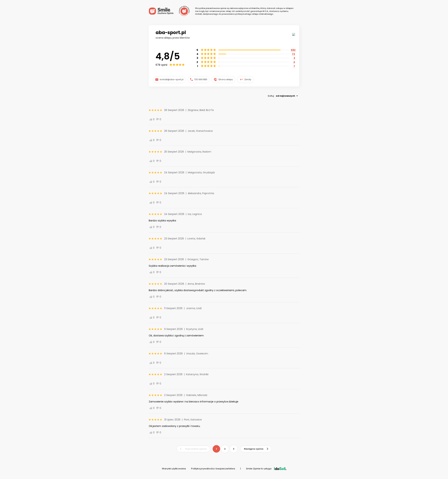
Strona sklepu (225, 79)
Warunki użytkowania (174, 468)
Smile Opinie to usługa (258, 468)
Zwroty (247, 79)
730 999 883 (200, 79)
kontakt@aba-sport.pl (171, 79)
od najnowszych (285, 95)
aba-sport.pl (171, 32)
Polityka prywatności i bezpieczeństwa (213, 468)
